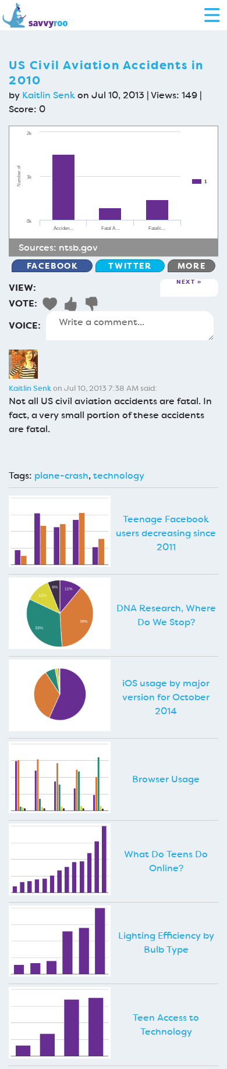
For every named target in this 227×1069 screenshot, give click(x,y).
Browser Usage (166, 779)
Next (185, 282)
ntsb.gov (78, 247)
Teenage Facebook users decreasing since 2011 (166, 533)
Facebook (52, 266)
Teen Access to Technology (166, 1024)
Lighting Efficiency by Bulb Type (166, 942)
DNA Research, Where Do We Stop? (166, 615)
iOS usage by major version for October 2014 (166, 697)
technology (118, 475)
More (191, 266)
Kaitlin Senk (48, 95)
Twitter (129, 266)
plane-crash (61, 475)
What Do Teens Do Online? (166, 861)
